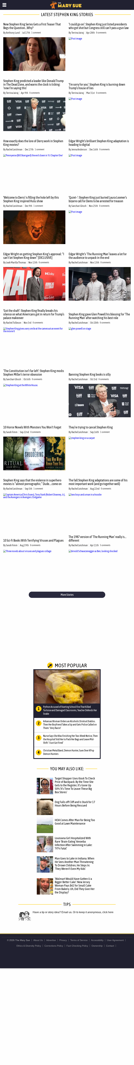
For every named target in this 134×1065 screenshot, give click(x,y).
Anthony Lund (13, 32)
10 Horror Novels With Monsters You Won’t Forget (32, 427)
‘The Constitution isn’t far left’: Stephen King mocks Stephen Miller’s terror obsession (33, 372)
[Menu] (4, 5)
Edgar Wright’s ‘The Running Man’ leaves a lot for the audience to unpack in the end (98, 255)
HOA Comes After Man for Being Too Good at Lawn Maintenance (75, 821)
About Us (38, 940)
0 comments (101, 32)
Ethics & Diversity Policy (29, 945)
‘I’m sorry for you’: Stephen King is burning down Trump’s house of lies (97, 86)
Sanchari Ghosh (78, 205)
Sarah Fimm (11, 432)
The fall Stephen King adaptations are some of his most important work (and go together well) (98, 482)
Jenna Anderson (79, 149)
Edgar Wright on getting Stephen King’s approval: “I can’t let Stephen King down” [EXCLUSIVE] (33, 255)
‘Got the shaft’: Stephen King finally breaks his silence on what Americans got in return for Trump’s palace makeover (33, 314)
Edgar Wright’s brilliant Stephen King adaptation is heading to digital (99, 142)
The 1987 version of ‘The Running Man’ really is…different (97, 538)
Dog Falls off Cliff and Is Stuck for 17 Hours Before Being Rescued (75, 803)
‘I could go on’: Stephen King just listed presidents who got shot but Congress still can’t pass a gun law (99, 26)
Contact (110, 945)
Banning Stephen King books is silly (90, 374)
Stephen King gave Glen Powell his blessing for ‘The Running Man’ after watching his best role (99, 316)
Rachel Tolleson (13, 322)
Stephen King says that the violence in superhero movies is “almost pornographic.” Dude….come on (32, 482)
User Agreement (115, 940)
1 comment (36, 32)
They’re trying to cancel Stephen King (91, 427)
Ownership (97, 945)
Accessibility (97, 940)
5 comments (105, 545)
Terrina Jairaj (77, 32)
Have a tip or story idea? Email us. (52, 912)
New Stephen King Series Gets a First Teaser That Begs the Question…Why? (32, 26)
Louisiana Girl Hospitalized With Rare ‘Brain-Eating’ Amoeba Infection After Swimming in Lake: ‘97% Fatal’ (73, 843)
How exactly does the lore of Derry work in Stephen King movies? (33, 142)
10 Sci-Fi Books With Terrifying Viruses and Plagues (33, 540)
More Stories (67, 594)
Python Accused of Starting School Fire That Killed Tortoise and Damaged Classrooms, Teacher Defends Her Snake (70, 710)
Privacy (63, 940)
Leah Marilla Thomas (16, 262)
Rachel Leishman (14, 149)
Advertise (51, 940)
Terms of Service (79, 940)
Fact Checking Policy (77, 945)
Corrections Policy (53, 945)
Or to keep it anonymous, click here (93, 912)
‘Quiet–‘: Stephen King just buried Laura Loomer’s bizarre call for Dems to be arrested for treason (98, 199)
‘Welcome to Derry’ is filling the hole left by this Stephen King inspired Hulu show (31, 199)
